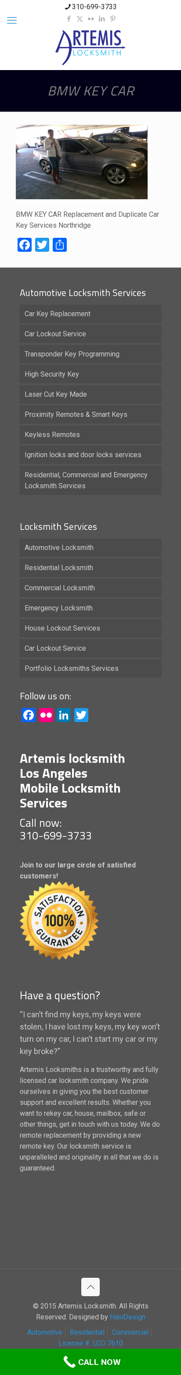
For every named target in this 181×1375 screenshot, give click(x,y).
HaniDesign (126, 1317)
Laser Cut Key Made (56, 394)
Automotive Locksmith (59, 547)
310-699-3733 (94, 7)
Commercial (130, 1332)
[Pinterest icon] (112, 19)
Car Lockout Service (55, 334)
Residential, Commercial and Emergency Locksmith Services (86, 480)
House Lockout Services (62, 628)
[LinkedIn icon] (101, 19)
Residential (87, 1332)
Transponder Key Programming (72, 354)
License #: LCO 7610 (90, 1343)
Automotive (44, 1332)
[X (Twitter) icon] (79, 19)
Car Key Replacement (57, 314)
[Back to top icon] (90, 1287)
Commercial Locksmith (60, 588)
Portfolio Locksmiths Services (72, 668)
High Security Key (52, 374)
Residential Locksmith (59, 568)
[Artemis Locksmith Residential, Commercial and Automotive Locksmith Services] (90, 47)
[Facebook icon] (68, 19)
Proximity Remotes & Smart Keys (76, 414)
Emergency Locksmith (59, 608)
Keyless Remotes (52, 434)
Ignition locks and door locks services (83, 455)
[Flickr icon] (90, 19)
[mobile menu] (11, 20)
